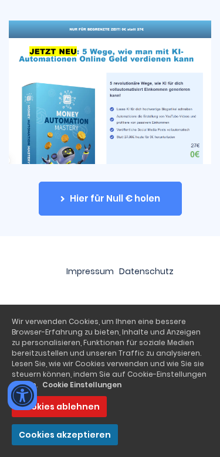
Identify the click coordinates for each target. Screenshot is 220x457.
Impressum (90, 271)
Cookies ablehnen (59, 406)
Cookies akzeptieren (65, 435)
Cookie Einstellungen (81, 385)
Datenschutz (146, 271)
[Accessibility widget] (22, 395)
